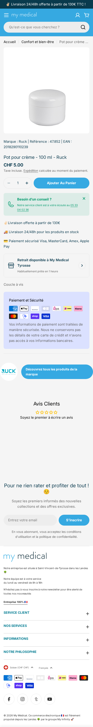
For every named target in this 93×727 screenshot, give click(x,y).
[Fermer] (84, 198)
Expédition (30, 170)
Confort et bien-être (37, 42)
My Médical (20, 715)
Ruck (23, 141)
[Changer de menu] (6, 15)
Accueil (10, 42)
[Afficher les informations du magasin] (82, 265)
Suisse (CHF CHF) (19, 667)
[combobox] (46, 27)
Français (43, 668)
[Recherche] (83, 27)
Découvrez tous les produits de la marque (51, 371)
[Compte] (77, 15)
